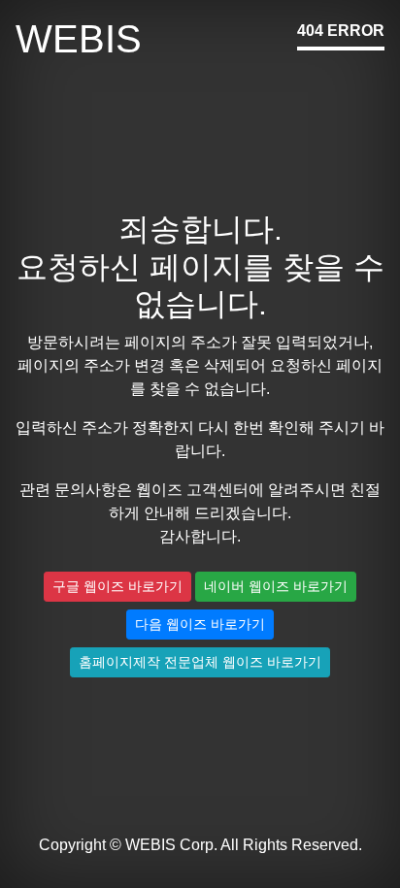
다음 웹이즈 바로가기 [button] (200, 624)
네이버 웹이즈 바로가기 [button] (276, 586)
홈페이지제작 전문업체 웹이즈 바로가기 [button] (200, 662)
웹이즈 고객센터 (192, 489)
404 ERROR (340, 30)
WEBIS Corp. (171, 845)
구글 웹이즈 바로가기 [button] (117, 586)
